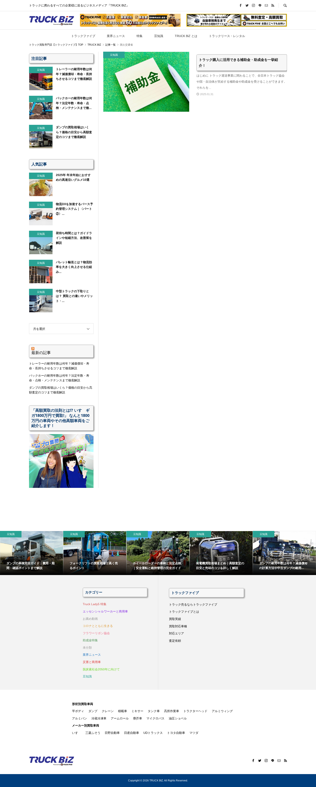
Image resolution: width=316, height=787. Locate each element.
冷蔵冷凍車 (98, 718)
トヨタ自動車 (176, 732)
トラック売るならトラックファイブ (193, 604)
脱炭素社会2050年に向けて (101, 669)
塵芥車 (137, 718)
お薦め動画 (90, 618)
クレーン (108, 711)
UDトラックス (153, 732)
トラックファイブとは (184, 611)
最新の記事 (41, 352)
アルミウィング (222, 711)
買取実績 (175, 619)
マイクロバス (155, 718)
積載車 (122, 711)
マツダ (193, 732)
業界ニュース (116, 36)
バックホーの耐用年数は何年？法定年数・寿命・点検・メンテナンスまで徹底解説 (59, 378)
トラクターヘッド (195, 711)
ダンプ (92, 711)
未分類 (87, 647)
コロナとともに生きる (98, 626)
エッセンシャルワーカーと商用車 (105, 611)
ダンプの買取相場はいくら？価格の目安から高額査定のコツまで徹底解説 (60, 390)
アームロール (120, 718)
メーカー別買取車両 (85, 725)
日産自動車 (131, 732)
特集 (140, 36)
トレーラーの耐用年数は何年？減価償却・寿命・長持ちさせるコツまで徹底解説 (59, 366)
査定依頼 (175, 640)
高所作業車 (171, 711)
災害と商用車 (92, 662)
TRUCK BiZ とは (186, 36)
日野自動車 (112, 732)
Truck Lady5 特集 (94, 604)
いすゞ (76, 732)
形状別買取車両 (82, 704)
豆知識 (158, 36)
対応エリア (176, 633)
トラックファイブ (83, 36)
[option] (31, 553)
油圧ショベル (178, 718)
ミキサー (137, 711)
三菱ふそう (92, 732)
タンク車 (154, 711)
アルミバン (79, 718)
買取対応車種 (178, 626)
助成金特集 (90, 640)
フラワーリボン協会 (96, 633)
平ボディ (78, 711)
